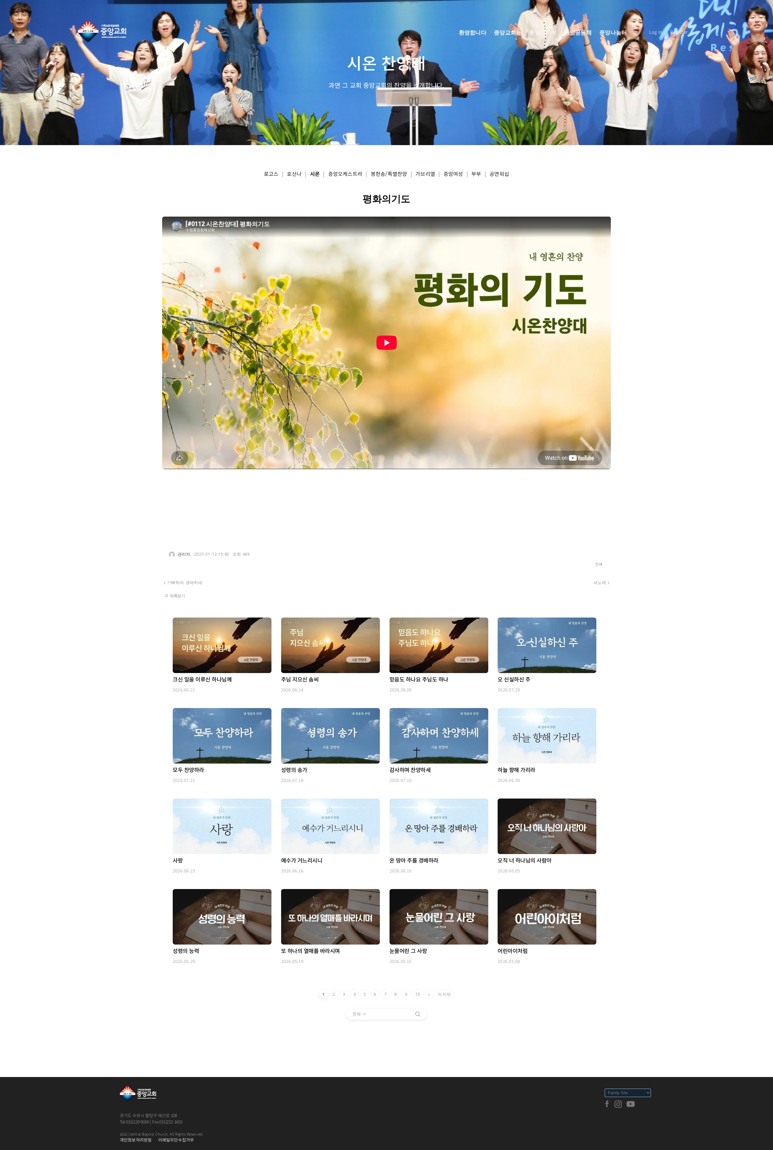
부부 (476, 173)
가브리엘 (425, 173)
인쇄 (598, 564)
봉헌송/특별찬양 (389, 173)
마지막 (444, 994)
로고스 (271, 173)
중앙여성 (453, 173)
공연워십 (499, 173)
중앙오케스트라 (345, 173)
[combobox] (359, 1014)
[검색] (418, 1014)
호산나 (294, 173)
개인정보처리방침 (136, 1140)
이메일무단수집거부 (176, 1140)
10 (417, 994)
